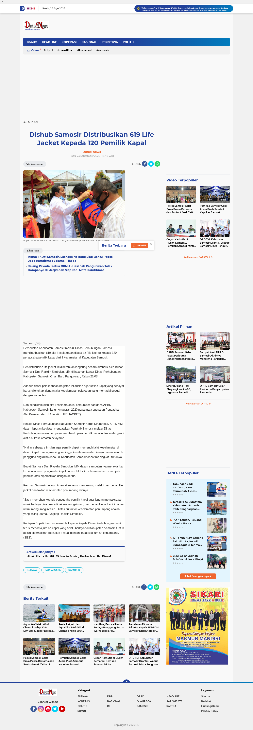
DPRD (49, 50)
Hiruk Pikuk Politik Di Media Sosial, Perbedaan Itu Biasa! (68, 556)
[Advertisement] (126, 85)
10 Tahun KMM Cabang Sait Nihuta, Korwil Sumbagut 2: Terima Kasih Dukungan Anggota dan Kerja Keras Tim (188, 541)
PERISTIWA (110, 42)
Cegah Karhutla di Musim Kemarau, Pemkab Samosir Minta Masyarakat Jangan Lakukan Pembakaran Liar (180, 243)
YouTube (65, 714)
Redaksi (206, 701)
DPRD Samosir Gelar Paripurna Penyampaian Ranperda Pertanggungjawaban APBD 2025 (214, 389)
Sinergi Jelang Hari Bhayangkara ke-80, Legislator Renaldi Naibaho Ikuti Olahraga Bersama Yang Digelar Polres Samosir (180, 389)
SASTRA (171, 706)
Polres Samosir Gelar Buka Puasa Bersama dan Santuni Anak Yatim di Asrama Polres (180, 209)
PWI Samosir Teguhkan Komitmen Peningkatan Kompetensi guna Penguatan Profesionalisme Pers (186, 8)
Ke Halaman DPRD (197, 403)
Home (31, 8)
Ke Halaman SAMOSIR (197, 257)
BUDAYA (32, 570)
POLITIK (128, 42)
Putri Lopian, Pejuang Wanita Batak (187, 521)
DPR (110, 696)
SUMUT (81, 710)
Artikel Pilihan (179, 327)
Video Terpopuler (182, 180)
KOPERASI (69, 42)
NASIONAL (89, 42)
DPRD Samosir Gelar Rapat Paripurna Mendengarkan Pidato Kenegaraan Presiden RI (180, 356)
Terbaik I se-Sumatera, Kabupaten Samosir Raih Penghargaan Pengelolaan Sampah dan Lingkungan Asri (187, 505)
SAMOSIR (104, 50)
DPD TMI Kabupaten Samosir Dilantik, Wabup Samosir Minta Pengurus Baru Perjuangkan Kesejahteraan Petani (214, 243)
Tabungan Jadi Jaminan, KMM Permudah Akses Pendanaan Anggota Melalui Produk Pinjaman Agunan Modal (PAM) (186, 487)
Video (35, 50)
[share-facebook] (144, 164)
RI (108, 706)
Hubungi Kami (210, 706)
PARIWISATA (53, 570)
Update (140, 245)
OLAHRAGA (144, 701)
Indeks (32, 42)
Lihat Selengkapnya (197, 576)
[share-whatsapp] (157, 164)
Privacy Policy (209, 710)
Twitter (57, 714)
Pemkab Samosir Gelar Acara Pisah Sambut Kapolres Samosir (213, 209)
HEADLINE (49, 42)
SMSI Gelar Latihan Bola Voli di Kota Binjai (188, 557)
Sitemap (206, 696)
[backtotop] (126, 683)
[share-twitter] (151, 164)
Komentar (36, 164)
